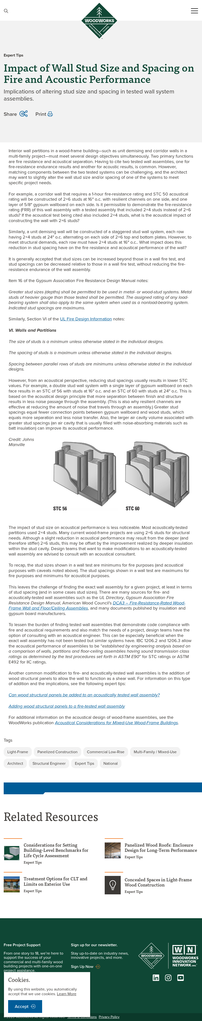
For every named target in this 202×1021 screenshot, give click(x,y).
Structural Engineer (49, 763)
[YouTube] (180, 979)
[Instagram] (168, 979)
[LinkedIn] (156, 979)
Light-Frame (17, 752)
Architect (15, 763)
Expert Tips (84, 763)
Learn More (66, 994)
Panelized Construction (57, 752)
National (110, 763)
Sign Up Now (82, 966)
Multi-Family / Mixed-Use (155, 752)
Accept (22, 1006)
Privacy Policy (109, 1017)
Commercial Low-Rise (105, 752)
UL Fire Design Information (86, 319)
